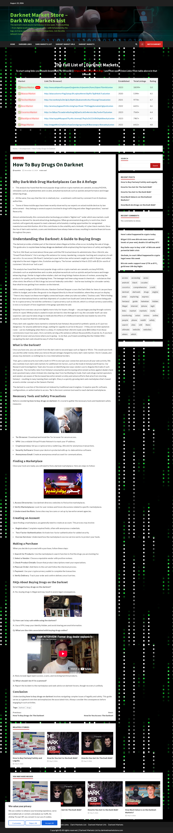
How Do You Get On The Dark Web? (97, 743)
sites (133, 325)
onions (146, 315)
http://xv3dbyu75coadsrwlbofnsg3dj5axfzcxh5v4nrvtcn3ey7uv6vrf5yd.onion (78, 112)
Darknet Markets (86, 44)
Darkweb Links (25, 44)
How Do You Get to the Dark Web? (63, 743)
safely (152, 320)
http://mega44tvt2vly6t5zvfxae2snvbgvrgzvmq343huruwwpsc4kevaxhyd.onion (79, 124)
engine (155, 292)
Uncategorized (18, 158)
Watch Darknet (154, 44)
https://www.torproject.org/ (89, 70)
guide (135, 301)
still (140, 325)
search (125, 325)
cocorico (126, 287)
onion (137, 315)
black (134, 282)
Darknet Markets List (88, 830)
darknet (22, 708)
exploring (134, 296)
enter (124, 296)
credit (152, 287)
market (133, 310)
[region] (33, 815)
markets (143, 310)
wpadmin (18, 170)
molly (152, 310)
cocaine (144, 282)
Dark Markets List (43, 44)
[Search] (136, 44)
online (155, 315)
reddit (143, 320)
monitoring (127, 315)
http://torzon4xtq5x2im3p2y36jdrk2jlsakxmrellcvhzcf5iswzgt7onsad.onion (77, 99)
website (136, 329)
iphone (144, 306)
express (145, 296)
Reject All (33, 823)
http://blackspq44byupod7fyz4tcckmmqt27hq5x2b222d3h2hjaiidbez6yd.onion (79, 118)
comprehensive (140, 287)
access (125, 278)
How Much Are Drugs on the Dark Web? (138, 205)
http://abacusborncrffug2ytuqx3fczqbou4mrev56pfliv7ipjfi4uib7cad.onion (77, 93)
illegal (124, 306)
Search (124, 158)
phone (134, 320)
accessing (135, 278)
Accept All (49, 823)
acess (145, 278)
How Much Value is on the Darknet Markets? (142, 794)
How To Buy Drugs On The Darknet (28, 714)
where (124, 334)
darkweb (136, 292)
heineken (145, 301)
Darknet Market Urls (65, 44)
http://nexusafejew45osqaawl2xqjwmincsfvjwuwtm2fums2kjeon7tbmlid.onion (78, 87)
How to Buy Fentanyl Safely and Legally (29, 743)
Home (12, 44)
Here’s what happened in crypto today (138, 234)
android (125, 282)
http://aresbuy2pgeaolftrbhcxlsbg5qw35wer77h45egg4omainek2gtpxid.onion (78, 106)
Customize (16, 823)
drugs (29, 708)
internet (134, 306)
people (125, 320)
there (148, 325)
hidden (155, 301)
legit (153, 306)
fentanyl (125, 301)
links (124, 310)
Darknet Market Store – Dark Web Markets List (39, 17)
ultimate (125, 329)
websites (147, 329)
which (133, 334)
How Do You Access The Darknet (98, 714)
